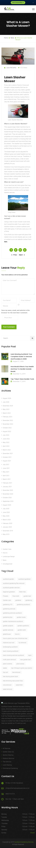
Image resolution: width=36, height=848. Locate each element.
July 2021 (6, 464)
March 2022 (7, 450)
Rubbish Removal (8, 758)
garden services (8, 630)
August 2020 (7, 505)
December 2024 (8, 406)
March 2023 (7, 413)
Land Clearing (7, 765)
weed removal (7, 689)
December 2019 (8, 531)
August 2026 (7, 398)
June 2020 (6, 512)
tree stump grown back (10, 676)
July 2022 (6, 435)
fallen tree (22, 592)
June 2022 (6, 439)
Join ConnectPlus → (18, 2)
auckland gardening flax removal (13, 583)
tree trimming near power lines (13, 681)
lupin (29, 655)
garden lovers (21, 617)
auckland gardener (24, 579)
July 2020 (6, 509)
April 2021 (6, 475)
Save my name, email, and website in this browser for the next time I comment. (15, 311)
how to (17, 634)
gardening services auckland (12, 613)
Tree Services (7, 762)
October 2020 (7, 497)
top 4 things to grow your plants (21, 668)
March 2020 (7, 520)
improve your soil (8, 642)
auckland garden (8, 579)
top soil (5, 672)
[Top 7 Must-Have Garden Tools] (4, 381)
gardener (18, 600)
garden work (22, 630)
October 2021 (7, 457)
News (4, 560)
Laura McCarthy (11, 68)
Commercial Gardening (10, 768)
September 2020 (8, 501)
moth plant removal (9, 659)
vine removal (7, 685)
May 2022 (6, 442)
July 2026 (6, 402)
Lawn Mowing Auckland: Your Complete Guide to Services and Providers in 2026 (21, 356)
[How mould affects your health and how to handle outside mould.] (4, 368)
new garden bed (25, 659)
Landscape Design (9, 556)
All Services (6, 748)
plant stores (20, 664)
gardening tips (7, 617)
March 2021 (7, 479)
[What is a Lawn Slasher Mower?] (11, 250)
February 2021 (7, 483)
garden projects (8, 626)
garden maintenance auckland (13, 621)
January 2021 (7, 487)
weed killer (19, 685)
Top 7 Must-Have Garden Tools (22, 379)
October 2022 (7, 428)
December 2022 (8, 420)
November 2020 (8, 494)
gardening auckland (23, 604)
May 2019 (6, 534)
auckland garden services (11, 588)
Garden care (7, 600)
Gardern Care (7, 549)
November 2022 (8, 424)
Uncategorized (7, 564)
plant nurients (7, 664)
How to (5, 553)
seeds (5, 668)
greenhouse (7, 634)
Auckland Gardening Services (23, 842)
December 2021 (8, 453)
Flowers (5, 596)
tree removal (16, 672)
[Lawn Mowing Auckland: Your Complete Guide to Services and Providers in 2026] (4, 356)
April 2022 (6, 446)
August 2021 (7, 461)
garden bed (27, 596)
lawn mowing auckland (10, 651)
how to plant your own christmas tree (15, 638)
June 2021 (6, 468)
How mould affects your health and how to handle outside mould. (22, 369)
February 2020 (7, 523)
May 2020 (6, 516)
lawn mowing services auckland (13, 655)
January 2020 (7, 527)
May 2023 (6, 409)
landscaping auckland (10, 647)
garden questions (23, 626)
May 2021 (6, 472)
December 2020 (8, 490)
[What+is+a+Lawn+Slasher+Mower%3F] (16, 250)
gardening (28, 600)
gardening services (9, 609)
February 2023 (7, 417)
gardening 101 (7, 604)
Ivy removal (22, 642)
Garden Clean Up (8, 752)
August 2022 (7, 431)
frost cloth (16, 596)
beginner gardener (9, 592)
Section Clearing (8, 755)
